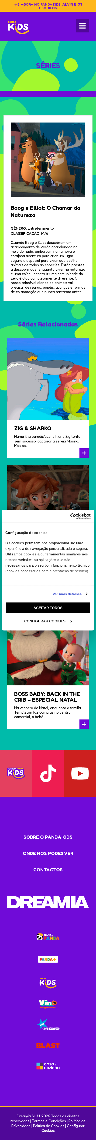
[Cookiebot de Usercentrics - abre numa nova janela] (70, 516)
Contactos (48, 870)
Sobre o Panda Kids (48, 837)
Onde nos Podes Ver (48, 853)
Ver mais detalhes (67, 594)
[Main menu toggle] (82, 25)
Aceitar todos (48, 608)
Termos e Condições (49, 1121)
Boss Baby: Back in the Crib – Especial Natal (47, 697)
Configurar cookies (45, 621)
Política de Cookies (48, 1125)
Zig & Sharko (32, 428)
